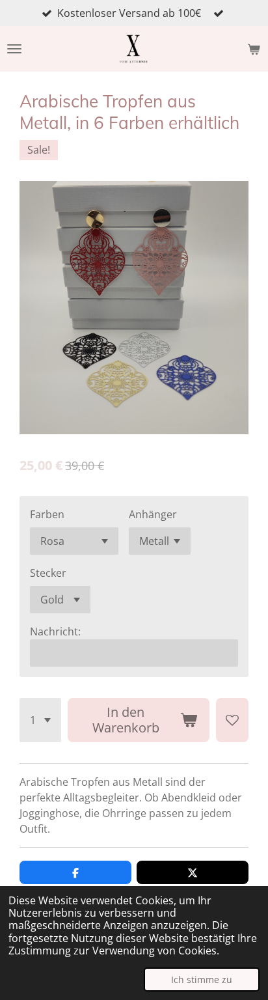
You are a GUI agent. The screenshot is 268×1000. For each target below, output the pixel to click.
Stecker (48, 573)
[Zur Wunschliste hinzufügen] (232, 720)
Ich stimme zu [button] (201, 979)
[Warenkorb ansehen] (253, 49)
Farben (47, 514)
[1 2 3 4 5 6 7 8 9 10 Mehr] (40, 720)
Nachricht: (55, 631)
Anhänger (153, 514)
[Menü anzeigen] (14, 49)
